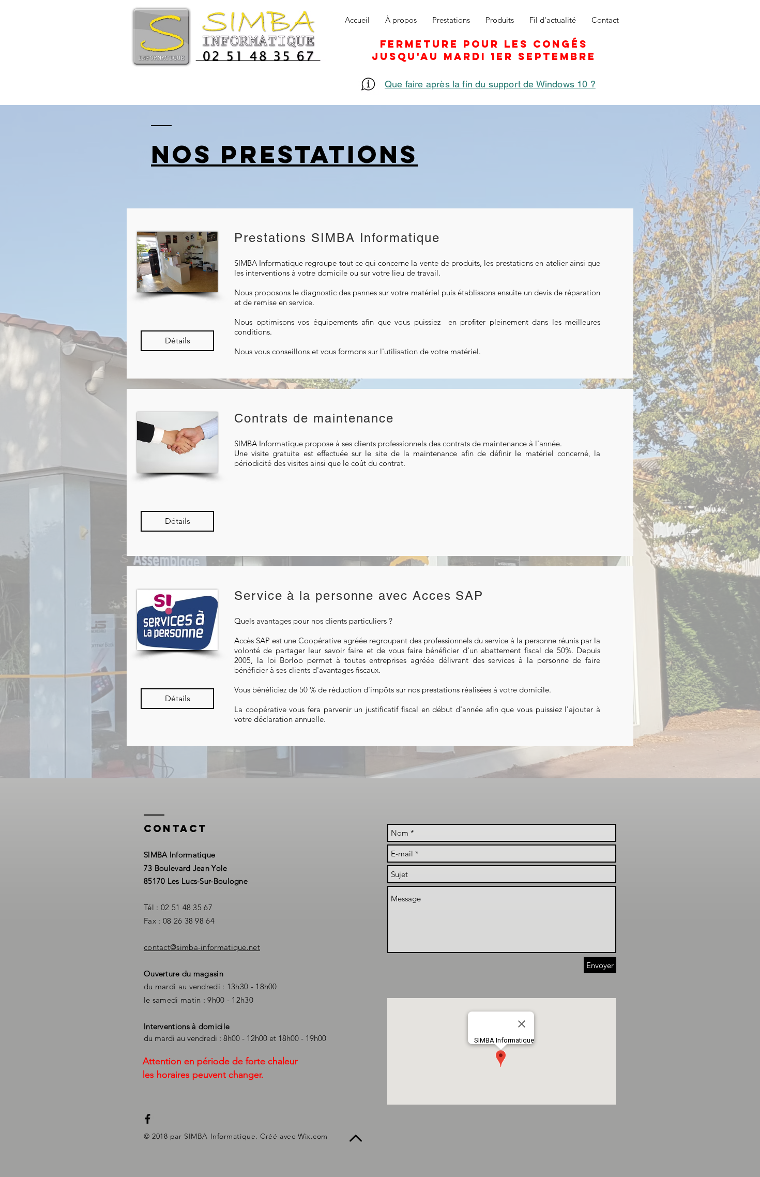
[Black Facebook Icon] (147, 1118)
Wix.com (313, 1136)
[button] (177, 521)
